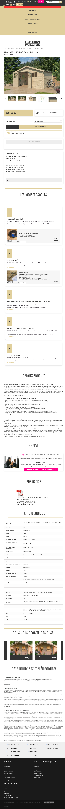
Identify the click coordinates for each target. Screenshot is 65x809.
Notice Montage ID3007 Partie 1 (26, 501)
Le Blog (5, 788)
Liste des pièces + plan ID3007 (25, 504)
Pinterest (6, 791)
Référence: (6, 54)
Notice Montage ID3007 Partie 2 (26, 502)
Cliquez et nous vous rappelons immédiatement (41, 469)
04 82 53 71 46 (10, 1)
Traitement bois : (11, 121)
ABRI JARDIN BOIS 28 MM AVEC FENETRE (46, 656)
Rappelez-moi (22, 1)
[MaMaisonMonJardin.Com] (32, 43)
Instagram (6, 793)
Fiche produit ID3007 (22, 499)
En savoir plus (10, 226)
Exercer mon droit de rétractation (12, 779)
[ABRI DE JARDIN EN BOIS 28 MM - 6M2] (21, 649)
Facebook (6, 790)
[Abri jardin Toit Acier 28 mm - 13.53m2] (12, 98)
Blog (41, 1)
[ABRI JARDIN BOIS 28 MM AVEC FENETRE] (46, 649)
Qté (18, 241)
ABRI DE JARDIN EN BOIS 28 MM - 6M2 (21, 656)
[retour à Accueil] (5, 48)
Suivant (61, 98)
